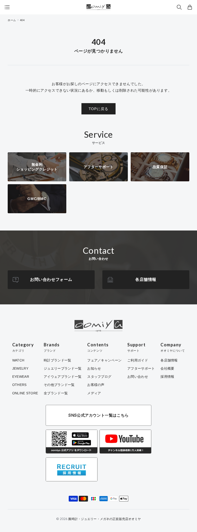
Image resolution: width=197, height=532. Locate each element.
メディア (94, 393)
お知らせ (94, 368)
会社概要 (167, 368)
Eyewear (20, 376)
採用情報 (167, 376)
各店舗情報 (145, 279)
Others (19, 385)
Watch (18, 360)
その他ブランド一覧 (59, 385)
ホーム (12, 20)
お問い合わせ (137, 376)
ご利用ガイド (137, 360)
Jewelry (20, 368)
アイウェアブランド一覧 (62, 376)
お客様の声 (95, 385)
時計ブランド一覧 (57, 360)
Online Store (25, 393)
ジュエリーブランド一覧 (62, 368)
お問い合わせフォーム (51, 279)
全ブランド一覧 (56, 393)
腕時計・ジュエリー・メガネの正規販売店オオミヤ (104, 519)
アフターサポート (141, 368)
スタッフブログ (99, 376)
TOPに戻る (98, 109)
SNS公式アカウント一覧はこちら (98, 415)
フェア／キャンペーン (104, 360)
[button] (179, 7)
